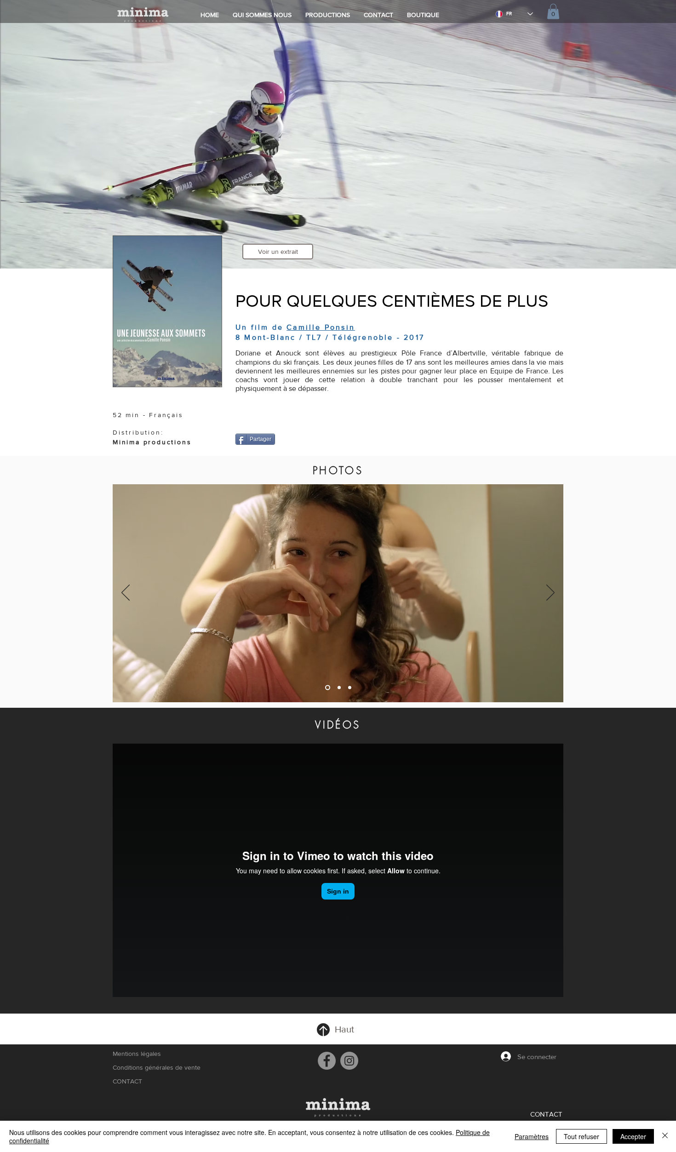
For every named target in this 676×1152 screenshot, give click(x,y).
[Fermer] (664, 1136)
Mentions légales (137, 1053)
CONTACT (127, 1081)
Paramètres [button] (532, 1136)
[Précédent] (125, 593)
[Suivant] (550, 593)
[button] (553, 11)
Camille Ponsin (320, 327)
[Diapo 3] (349, 687)
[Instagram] (349, 1061)
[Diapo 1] (326, 687)
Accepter (633, 1136)
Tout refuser (581, 1136)
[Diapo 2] (338, 687)
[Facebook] (327, 1061)
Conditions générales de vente (156, 1067)
